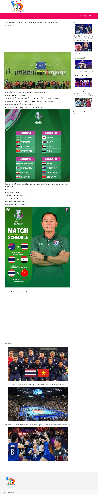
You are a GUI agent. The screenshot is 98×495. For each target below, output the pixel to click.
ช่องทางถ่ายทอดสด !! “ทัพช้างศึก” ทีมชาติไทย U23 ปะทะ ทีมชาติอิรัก (32, 22)
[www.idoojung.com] (10, 480)
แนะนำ (74, 22)
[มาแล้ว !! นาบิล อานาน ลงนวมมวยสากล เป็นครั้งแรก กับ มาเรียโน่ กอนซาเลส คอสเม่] (83, 102)
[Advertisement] (37, 39)
